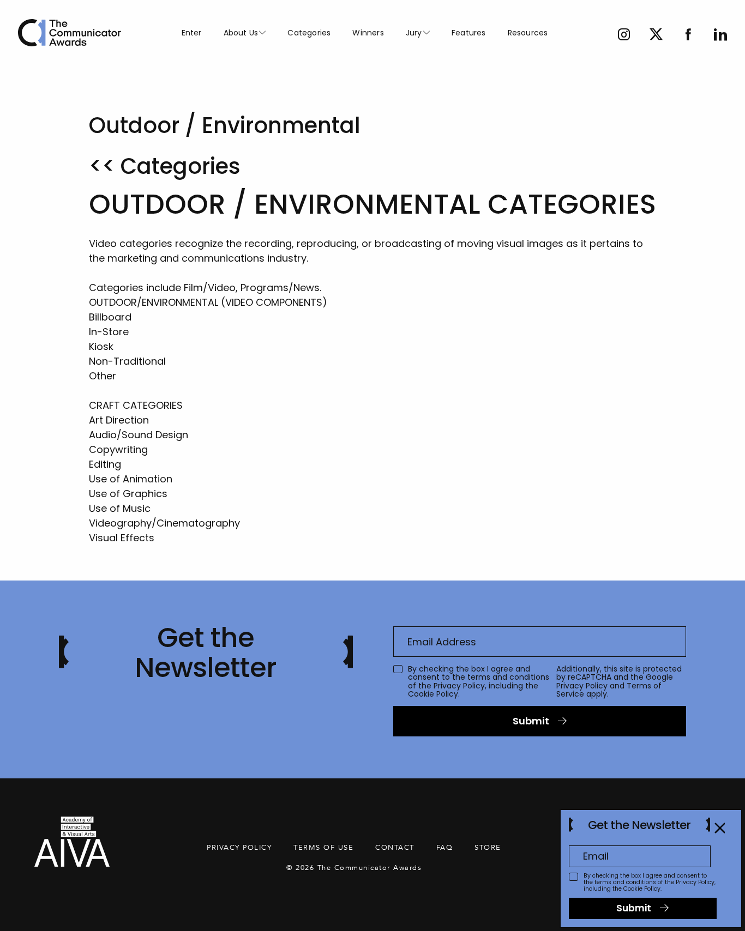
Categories (309, 32)
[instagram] (624, 35)
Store (487, 848)
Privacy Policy (459, 685)
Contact (394, 848)
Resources (528, 32)
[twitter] (656, 35)
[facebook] (688, 35)
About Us (241, 32)
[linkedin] (720, 35)
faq (444, 848)
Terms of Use (323, 848)
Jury (414, 32)
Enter (192, 32)
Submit (531, 721)
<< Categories (165, 166)
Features (469, 32)
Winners (367, 32)
